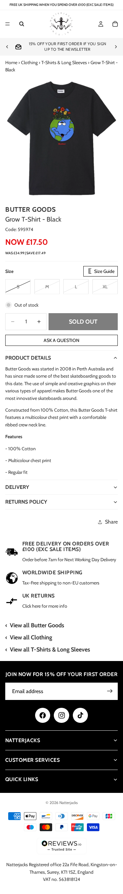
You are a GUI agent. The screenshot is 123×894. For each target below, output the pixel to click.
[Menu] (7, 24)
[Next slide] (116, 47)
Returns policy (26, 502)
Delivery (17, 487)
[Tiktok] (80, 715)
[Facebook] (42, 715)
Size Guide (103, 271)
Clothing (29, 62)
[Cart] (115, 24)
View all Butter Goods (37, 625)
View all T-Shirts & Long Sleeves (50, 649)
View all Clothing (31, 637)
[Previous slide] (7, 47)
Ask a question (61, 340)
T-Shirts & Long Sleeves (64, 62)
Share (111, 522)
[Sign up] (110, 691)
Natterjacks (68, 802)
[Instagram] (61, 715)
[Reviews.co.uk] (62, 846)
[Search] (21, 24)
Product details (28, 358)
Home (11, 62)
